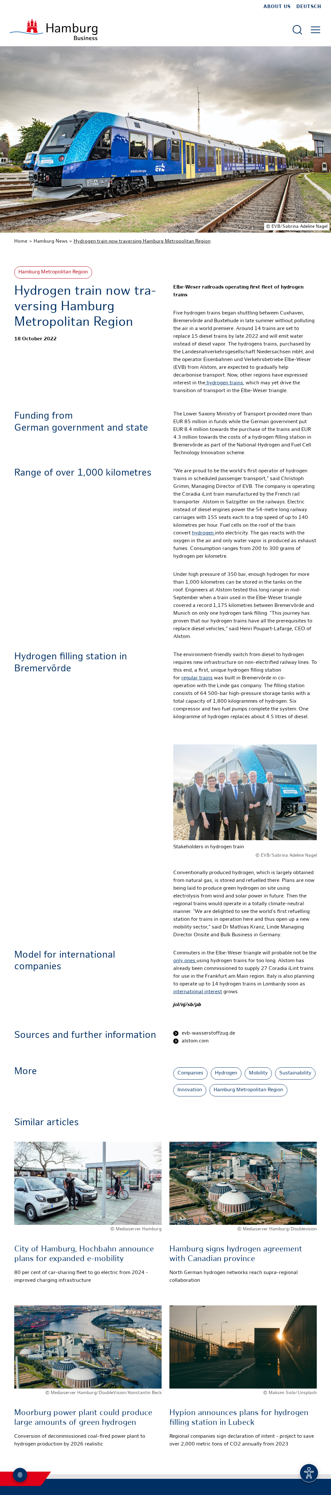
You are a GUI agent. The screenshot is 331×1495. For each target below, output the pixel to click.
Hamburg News (51, 241)
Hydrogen (226, 1073)
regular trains (197, 678)
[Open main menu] (315, 30)
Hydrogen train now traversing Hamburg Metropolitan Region (142, 241)
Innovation (189, 1090)
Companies (190, 1073)
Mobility (258, 1073)
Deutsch (308, 7)
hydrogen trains (224, 383)
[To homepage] (53, 29)
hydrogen (203, 533)
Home (20, 241)
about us (277, 7)
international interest (197, 992)
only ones (185, 961)
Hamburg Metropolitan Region (53, 272)
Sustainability (295, 1073)
